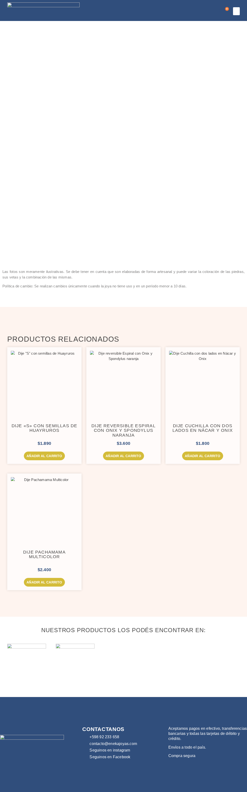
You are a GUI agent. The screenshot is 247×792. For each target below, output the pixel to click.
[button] (236, 11)
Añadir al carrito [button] (44, 456)
